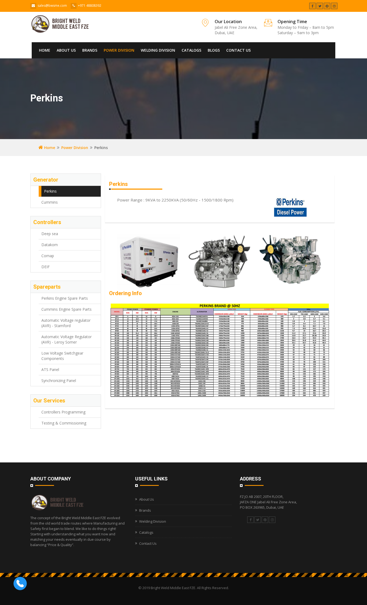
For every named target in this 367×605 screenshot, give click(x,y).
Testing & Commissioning (63, 423)
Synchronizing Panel (58, 380)
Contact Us (238, 50)
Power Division (119, 50)
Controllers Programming (63, 412)
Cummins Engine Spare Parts (66, 309)
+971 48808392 (89, 5)
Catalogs (191, 50)
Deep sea (49, 233)
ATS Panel (50, 369)
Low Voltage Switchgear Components (62, 356)
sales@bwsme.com (52, 5)
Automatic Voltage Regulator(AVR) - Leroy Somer (66, 339)
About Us (66, 50)
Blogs (214, 50)
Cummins (49, 202)
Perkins (50, 191)
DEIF (45, 266)
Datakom (49, 244)
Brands (89, 50)
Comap (47, 255)
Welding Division (158, 50)
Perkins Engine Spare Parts (64, 298)
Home (44, 50)
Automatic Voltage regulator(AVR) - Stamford (66, 323)
